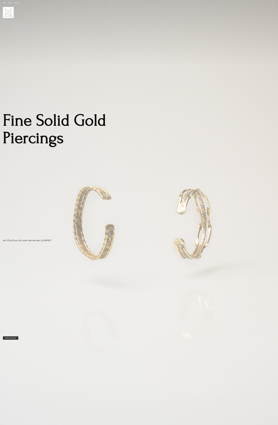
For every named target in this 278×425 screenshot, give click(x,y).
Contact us (16, 2)
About (9, 2)
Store (4, 2)
